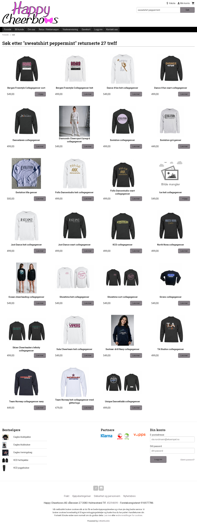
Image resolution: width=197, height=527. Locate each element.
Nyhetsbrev (129, 496)
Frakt (66, 496)
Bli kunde (19, 29)
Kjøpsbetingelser (81, 496)
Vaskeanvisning (70, 29)
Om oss (31, 29)
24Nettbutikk (104, 521)
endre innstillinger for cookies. (129, 515)
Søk (187, 10)
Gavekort (86, 29)
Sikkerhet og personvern (107, 496)
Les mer (108, 515)
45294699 (112, 502)
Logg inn (98, 29)
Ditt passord (156, 446)
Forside (7, 29)
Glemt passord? (187, 460)
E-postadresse (157, 435)
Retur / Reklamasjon (49, 29)
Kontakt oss (112, 29)
